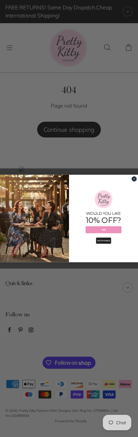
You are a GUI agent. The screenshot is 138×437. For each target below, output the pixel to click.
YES (103, 229)
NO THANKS (103, 240)
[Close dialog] (134, 179)
